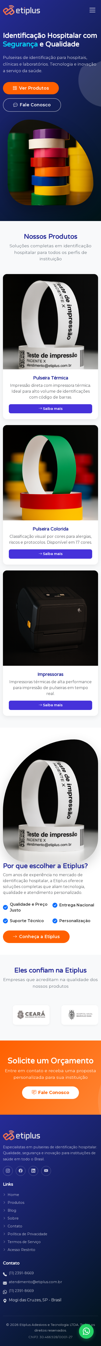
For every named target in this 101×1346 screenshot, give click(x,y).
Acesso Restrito (21, 1250)
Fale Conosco (35, 104)
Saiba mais (53, 408)
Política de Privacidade (27, 1234)
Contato (15, 1226)
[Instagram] (8, 1171)
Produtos (16, 1202)
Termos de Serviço (24, 1242)
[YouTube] (46, 1171)
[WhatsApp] (86, 1331)
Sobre (13, 1218)
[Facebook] (20, 1171)
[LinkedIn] (33, 1171)
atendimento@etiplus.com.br (35, 1282)
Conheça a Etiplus (39, 936)
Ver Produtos (34, 88)
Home (13, 1195)
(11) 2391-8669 (21, 1273)
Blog (12, 1210)
